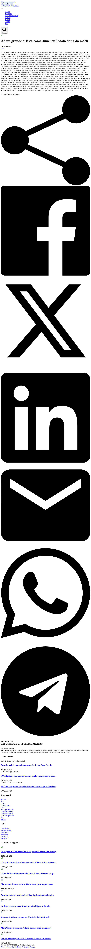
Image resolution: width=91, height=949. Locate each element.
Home (7, 12)
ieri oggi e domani (7, 810)
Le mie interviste (7, 812)
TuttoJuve (4, 834)
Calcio (7, 20)
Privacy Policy (6, 947)
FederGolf (4, 836)
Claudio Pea (5, 805)
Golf (2, 48)
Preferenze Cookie (28, 947)
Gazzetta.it (4, 832)
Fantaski (4, 838)
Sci (6, 24)
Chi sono (8, 14)
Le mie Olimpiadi (7, 814)
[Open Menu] (2, 8)
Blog (2, 801)
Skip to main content (8, 2)
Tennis (7, 22)
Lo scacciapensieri (11, 16)
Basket (7, 18)
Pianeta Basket (6, 830)
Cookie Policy (17, 947)
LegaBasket (5, 828)
